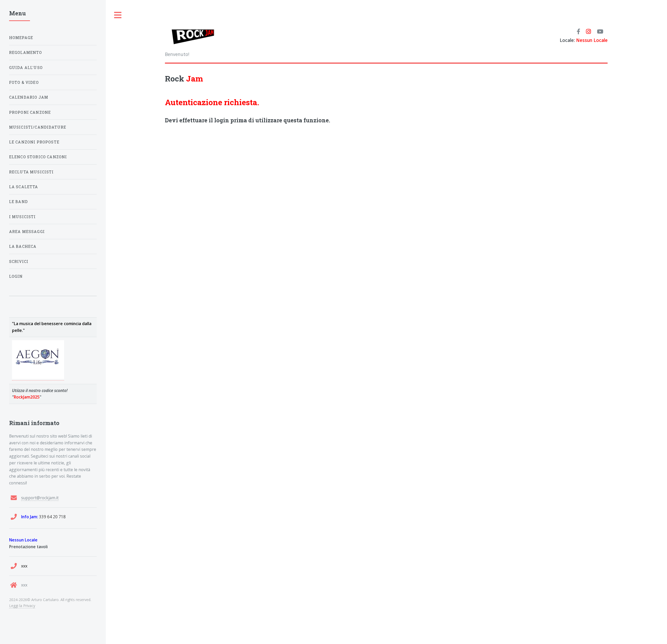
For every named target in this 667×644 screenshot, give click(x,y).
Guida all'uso (26, 67)
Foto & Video (24, 82)
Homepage (21, 37)
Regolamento (25, 52)
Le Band (18, 201)
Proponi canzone (30, 112)
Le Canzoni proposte (34, 142)
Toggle (118, 15)
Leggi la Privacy (22, 605)
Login (16, 276)
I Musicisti (22, 216)
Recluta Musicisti (31, 171)
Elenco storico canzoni (38, 156)
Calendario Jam (28, 97)
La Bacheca (23, 246)
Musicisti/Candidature (37, 127)
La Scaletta (23, 186)
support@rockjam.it (40, 498)
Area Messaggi (27, 231)
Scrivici (18, 261)
